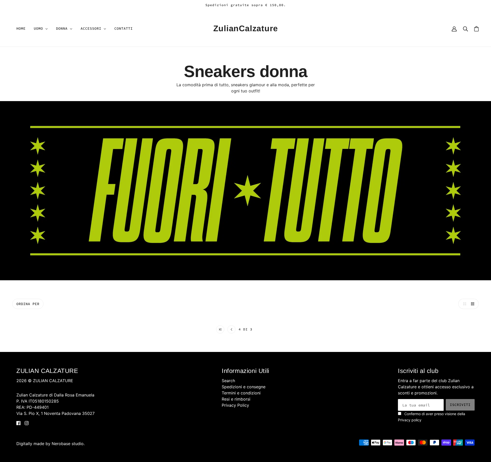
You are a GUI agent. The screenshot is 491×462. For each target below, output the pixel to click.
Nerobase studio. (68, 443)
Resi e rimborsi (236, 399)
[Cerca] (465, 28)
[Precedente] (231, 329)
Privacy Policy (235, 405)
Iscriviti (460, 404)
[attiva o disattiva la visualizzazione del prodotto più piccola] (473, 304)
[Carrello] (476, 28)
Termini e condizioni (241, 392)
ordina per (27, 304)
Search (228, 380)
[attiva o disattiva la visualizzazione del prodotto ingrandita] (463, 304)
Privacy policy (409, 420)
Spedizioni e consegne (243, 386)
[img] (18, 422)
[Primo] (220, 329)
